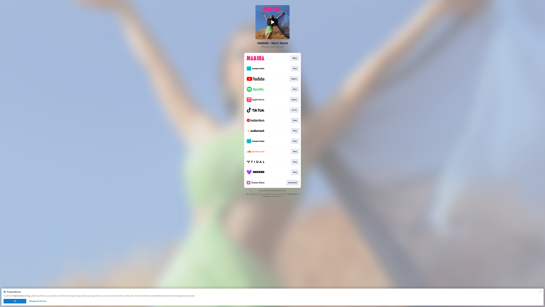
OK (15, 301)
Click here (292, 194)
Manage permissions (37, 301)
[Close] (540, 291)
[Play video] (272, 22)
